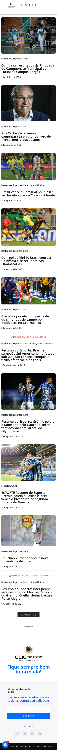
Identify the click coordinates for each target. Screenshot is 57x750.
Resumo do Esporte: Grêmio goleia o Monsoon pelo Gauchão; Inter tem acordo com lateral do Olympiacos (27, 426)
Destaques (30, 5)
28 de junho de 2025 (11, 144)
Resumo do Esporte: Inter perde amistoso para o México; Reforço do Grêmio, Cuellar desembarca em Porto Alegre (28, 594)
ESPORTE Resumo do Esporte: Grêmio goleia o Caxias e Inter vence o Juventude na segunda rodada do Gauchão (24, 497)
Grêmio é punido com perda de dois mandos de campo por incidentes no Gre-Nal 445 (25, 319)
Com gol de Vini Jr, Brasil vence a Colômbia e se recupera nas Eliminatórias (26, 260)
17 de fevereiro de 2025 (13, 365)
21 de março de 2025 (11, 269)
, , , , (27, 343)
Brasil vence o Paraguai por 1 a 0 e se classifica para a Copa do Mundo (28, 193)
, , (14, 58)
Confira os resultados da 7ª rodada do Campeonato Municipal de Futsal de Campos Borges (27, 68)
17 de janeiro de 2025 (12, 603)
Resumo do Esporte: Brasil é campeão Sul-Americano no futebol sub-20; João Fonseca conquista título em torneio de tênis (28, 355)
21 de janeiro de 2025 (12, 566)
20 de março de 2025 (11, 328)
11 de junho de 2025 (11, 200)
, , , (23, 185)
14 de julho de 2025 (11, 77)
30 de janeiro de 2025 (12, 436)
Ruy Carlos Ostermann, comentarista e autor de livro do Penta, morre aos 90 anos (26, 136)
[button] (28, 614)
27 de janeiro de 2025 (12, 507)
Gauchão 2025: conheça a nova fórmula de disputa (25, 559)
